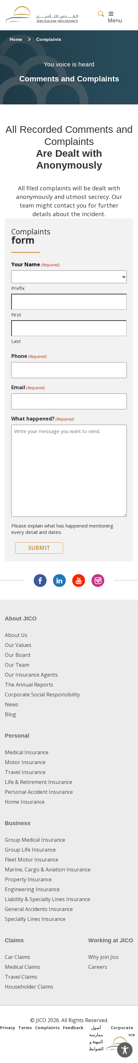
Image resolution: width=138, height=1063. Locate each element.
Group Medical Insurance (35, 839)
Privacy (7, 1027)
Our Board (17, 654)
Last (16, 341)
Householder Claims (29, 986)
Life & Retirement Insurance (38, 782)
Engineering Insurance (32, 889)
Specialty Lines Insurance (35, 919)
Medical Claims (22, 966)
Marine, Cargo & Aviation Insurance (48, 869)
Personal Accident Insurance (39, 791)
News (11, 704)
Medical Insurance (26, 752)
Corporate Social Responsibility (42, 694)
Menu (115, 20)
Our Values (18, 645)
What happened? (42, 418)
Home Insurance (25, 801)
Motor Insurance (25, 762)
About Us (16, 635)
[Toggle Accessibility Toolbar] (124, 1050)
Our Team (17, 664)
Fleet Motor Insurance (31, 859)
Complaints (47, 1027)
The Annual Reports (29, 684)
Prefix (18, 288)
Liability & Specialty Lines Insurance (47, 899)
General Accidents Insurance (39, 909)
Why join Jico (103, 956)
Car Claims (17, 956)
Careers (97, 966)
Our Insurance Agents (31, 674)
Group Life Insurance (30, 849)
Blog (10, 714)
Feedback (73, 1027)
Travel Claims (21, 976)
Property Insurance (28, 879)
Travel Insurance (25, 772)
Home (16, 39)
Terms (25, 1027)
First (16, 314)
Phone (29, 356)
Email (28, 387)
